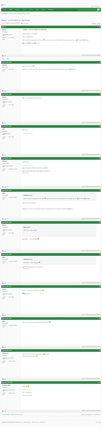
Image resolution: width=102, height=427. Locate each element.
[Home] (3, 5)
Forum (24, 9)
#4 (99, 126)
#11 (99, 350)
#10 (99, 318)
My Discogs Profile (27, 395)
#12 (99, 382)
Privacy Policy (26, 422)
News (10, 9)
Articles (17, 9)
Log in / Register (95, 6)
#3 (99, 94)
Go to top (98, 422)
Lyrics (37, 9)
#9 (99, 286)
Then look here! (25, 172)
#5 (99, 158)
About (43, 9)
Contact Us (42, 422)
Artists (31, 9)
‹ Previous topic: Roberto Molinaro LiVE (12, 414)
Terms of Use (34, 422)
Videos (28, 13)
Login (2, 23)
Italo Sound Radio (27, 392)
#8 (99, 254)
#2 (99, 62)
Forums (15, 13)
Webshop (50, 9)
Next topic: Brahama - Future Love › (90, 414)
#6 (99, 190)
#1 (99, 27)
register (8, 23)
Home (4, 9)
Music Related (21, 13)
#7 (99, 222)
